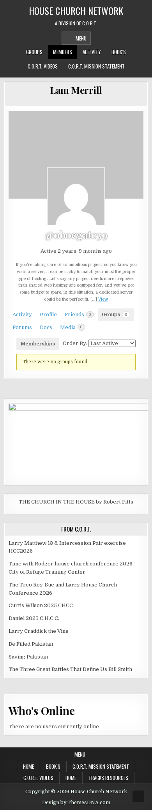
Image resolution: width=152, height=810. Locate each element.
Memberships (37, 344)
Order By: (75, 343)
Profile (48, 314)
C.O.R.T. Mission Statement (96, 66)
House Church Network (76, 11)
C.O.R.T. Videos (43, 66)
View (103, 299)
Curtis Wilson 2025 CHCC (41, 605)
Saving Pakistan (28, 657)
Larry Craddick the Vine (39, 631)
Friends (78, 314)
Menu (81, 38)
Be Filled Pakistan (31, 644)
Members (62, 52)
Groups (34, 52)
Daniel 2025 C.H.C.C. (34, 618)
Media (71, 327)
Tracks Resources (108, 778)
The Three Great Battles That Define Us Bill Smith (70, 669)
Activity (92, 52)
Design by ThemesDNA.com (76, 802)
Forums (22, 327)
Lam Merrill (76, 90)
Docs (46, 327)
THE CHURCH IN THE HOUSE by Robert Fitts (76, 502)
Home (28, 766)
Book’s (118, 52)
